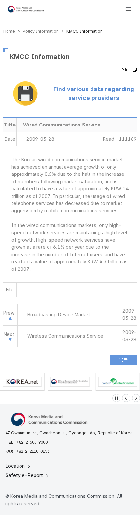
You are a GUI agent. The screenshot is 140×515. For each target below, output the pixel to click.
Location (16, 466)
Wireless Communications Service (65, 336)
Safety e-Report (25, 475)
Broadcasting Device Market (58, 314)
